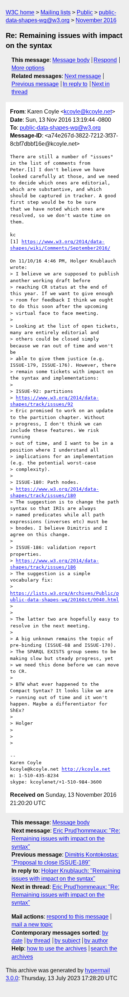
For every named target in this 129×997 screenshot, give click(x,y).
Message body (71, 60)
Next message (82, 76)
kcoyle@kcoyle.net (88, 112)
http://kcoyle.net (86, 769)
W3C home (20, 12)
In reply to (75, 84)
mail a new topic (32, 924)
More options (27, 68)
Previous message (35, 84)
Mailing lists (55, 12)
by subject (67, 941)
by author (96, 941)
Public (85, 12)
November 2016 (96, 20)
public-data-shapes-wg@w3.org (60, 128)
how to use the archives (57, 948)
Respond (105, 60)
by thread (38, 941)
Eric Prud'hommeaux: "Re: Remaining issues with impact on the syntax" (65, 839)
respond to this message (78, 917)
